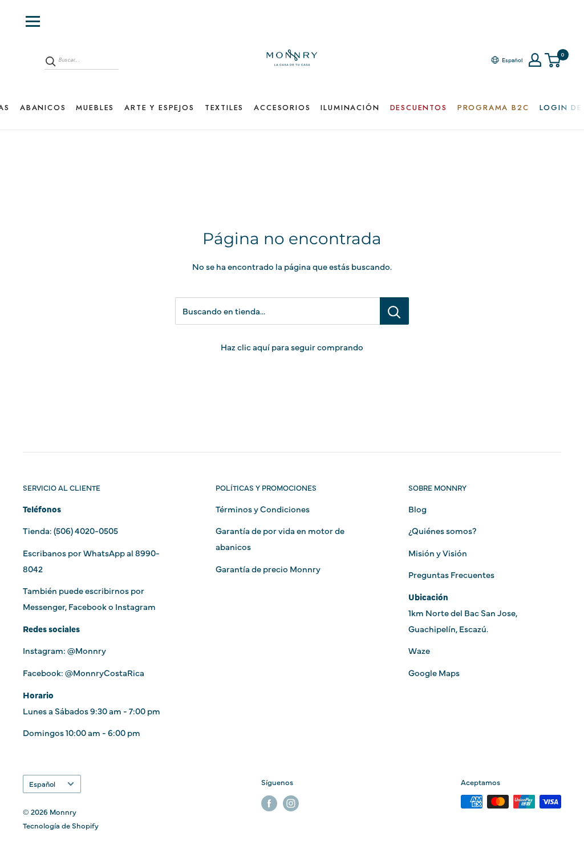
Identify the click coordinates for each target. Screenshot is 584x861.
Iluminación (350, 107)
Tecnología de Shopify (61, 825)
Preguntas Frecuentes (451, 574)
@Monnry (86, 650)
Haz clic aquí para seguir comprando (292, 347)
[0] (553, 60)
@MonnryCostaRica (104, 672)
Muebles (95, 107)
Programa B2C (493, 107)
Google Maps (434, 672)
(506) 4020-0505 (86, 530)
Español (42, 784)
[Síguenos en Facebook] (269, 803)
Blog (417, 509)
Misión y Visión (437, 553)
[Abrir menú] (33, 21)
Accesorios (282, 107)
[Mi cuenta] (535, 60)
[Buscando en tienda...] (394, 311)
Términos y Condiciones (263, 509)
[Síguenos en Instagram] (291, 803)
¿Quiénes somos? (442, 530)
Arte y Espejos (159, 107)
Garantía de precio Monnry (268, 569)
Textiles (224, 107)
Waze (419, 650)
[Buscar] (51, 61)
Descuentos (418, 107)
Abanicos (43, 107)
